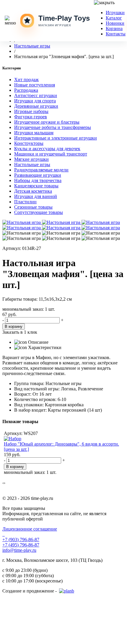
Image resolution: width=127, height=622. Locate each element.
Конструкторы (28, 143)
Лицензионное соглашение (29, 528)
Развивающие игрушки (37, 175)
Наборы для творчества (37, 180)
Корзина (114, 28)
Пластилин (25, 201)
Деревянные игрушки (36, 106)
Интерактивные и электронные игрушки (55, 137)
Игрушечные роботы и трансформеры (52, 127)
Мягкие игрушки (31, 159)
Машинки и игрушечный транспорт (50, 153)
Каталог (114, 17)
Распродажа (26, 90)
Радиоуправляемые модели (41, 169)
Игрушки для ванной (35, 196)
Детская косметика (33, 191)
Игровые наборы (31, 111)
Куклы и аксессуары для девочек (47, 148)
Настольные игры (32, 164)
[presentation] (3, 483)
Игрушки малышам (33, 132)
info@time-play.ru (19, 550)
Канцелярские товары (36, 185)
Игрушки (115, 12)
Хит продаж (26, 79)
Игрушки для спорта (35, 100)
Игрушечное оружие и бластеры (46, 122)
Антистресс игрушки (35, 95)
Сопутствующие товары (38, 212)
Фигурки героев (30, 116)
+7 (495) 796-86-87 (20, 544)
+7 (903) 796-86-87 (20, 539)
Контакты (116, 33)
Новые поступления (34, 84)
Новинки (115, 23)
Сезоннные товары (33, 206)
